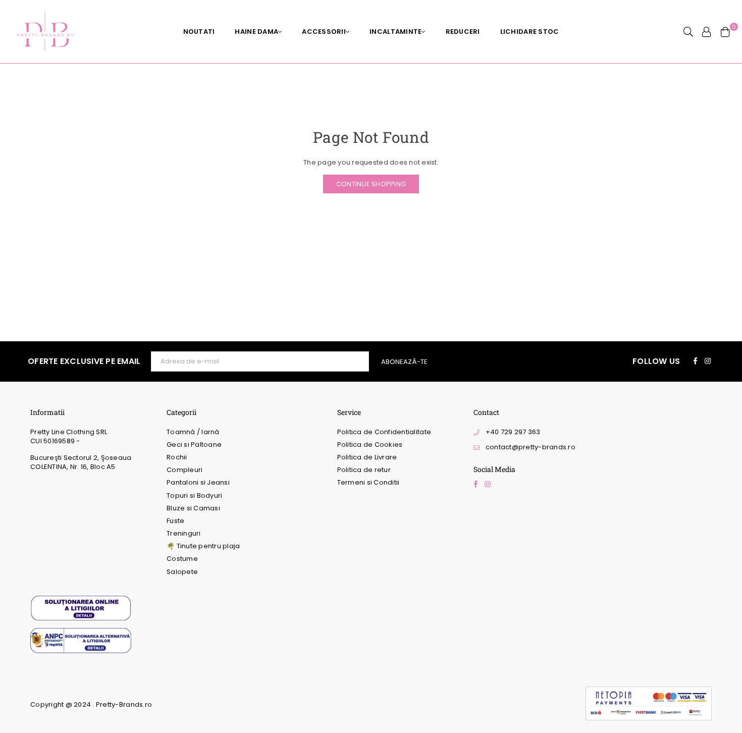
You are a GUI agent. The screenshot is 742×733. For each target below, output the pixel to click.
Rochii (177, 457)
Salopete (182, 572)
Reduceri (463, 31)
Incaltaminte (395, 31)
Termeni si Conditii (368, 482)
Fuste (175, 521)
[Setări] (707, 31)
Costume (182, 558)
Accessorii (324, 31)
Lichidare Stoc (529, 31)
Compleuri (184, 470)
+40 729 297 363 (513, 432)
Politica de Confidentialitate (384, 432)
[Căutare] (688, 31)
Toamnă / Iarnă (193, 432)
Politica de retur (364, 470)
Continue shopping (371, 184)
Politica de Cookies (370, 444)
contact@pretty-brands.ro (530, 447)
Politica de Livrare (367, 457)
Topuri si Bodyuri (194, 495)
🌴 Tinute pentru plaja (203, 546)
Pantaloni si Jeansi (198, 482)
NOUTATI (199, 31)
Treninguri (184, 533)
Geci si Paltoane (194, 444)
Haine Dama (256, 31)
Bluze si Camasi (193, 508)
